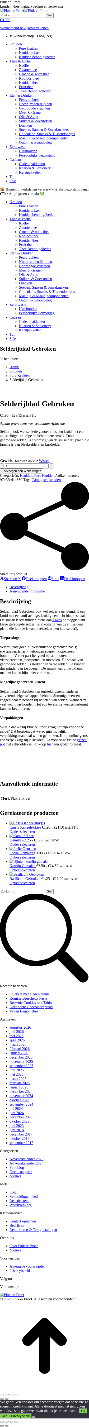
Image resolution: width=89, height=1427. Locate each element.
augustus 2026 (20, 1027)
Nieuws (15, 1176)
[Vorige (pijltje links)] (2, 1399)
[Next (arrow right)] (7, 1426)
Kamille (15, 840)
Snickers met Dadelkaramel (30, 994)
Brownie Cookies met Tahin (30, 1003)
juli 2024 (16, 1109)
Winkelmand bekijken (16, 28)
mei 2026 (16, 1036)
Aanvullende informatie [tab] (27, 591)
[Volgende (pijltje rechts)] (7, 1399)
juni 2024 (16, 1113)
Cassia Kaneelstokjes (25, 827)
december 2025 (21, 1057)
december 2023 (21, 1117)
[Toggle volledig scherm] (7, 1394)
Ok (83, 1411)
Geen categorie (20, 1172)
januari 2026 (18, 1053)
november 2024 (21, 1096)
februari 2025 (19, 1083)
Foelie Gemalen (21, 853)
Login (14, 1192)
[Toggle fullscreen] (11, 1421)
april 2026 (17, 1040)
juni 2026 (16, 1032)
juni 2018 (16, 1130)
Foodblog (16, 1167)
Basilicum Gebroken (25, 879)
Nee (4, 1416)
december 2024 (21, 1091)
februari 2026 (19, 1049)
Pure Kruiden (44, 475)
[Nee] (33, 1417)
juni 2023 (16, 1126)
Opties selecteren (22, 832)
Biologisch (40, 480)
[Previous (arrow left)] (2, 1426)
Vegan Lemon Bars (23, 1011)
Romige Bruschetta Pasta (28, 998)
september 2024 (21, 1104)
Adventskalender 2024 (26, 1163)
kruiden (55, 480)
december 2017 (21, 1134)
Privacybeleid (19, 1271)
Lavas (57, 620)
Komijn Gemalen (22, 866)
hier (50, 744)
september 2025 (21, 1066)
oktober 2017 (19, 1138)
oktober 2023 (19, 1121)
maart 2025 (17, 1079)
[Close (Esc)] (2, 1421)
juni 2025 (16, 1070)
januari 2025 (18, 1087)
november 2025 (21, 1062)
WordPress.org (20, 1205)
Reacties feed (19, 1201)
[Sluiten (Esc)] (16, 1394)
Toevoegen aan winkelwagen (21, 471)
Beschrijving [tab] (18, 587)
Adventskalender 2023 (26, 1159)
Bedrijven (16, 1225)
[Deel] (11, 1394)
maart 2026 (17, 1044)
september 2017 (21, 1143)
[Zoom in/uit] (2, 1394)
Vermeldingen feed (23, 1196)
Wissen (44, 461)
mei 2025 (16, 1074)
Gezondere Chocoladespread (31, 1007)
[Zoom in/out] (16, 1421)
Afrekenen (41, 28)
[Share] (7, 1421)
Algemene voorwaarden (27, 1266)
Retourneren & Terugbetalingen (33, 1230)
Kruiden (26, 475)
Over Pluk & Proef (23, 1246)
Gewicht (7, 461)
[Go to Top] (44, 1389)
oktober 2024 (19, 1100)
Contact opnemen (22, 1221)
